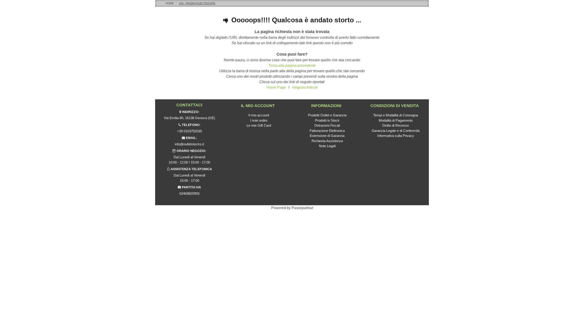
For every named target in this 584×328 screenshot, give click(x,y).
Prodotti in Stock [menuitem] (327, 120)
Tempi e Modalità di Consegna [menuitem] (395, 115)
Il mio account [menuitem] (258, 115)
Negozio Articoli (305, 87)
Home (170, 3)
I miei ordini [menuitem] (258, 120)
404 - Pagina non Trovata (197, 3)
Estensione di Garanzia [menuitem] (327, 136)
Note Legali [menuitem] (327, 146)
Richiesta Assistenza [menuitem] (327, 141)
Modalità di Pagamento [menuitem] (396, 120)
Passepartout (302, 208)
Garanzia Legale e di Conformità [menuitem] (396, 131)
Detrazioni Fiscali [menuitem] (327, 125)
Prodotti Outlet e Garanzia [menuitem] (327, 115)
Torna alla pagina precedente (292, 65)
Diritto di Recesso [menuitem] (395, 125)
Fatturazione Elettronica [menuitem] (327, 131)
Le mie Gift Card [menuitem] (259, 125)
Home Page (276, 87)
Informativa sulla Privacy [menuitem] (395, 136)
